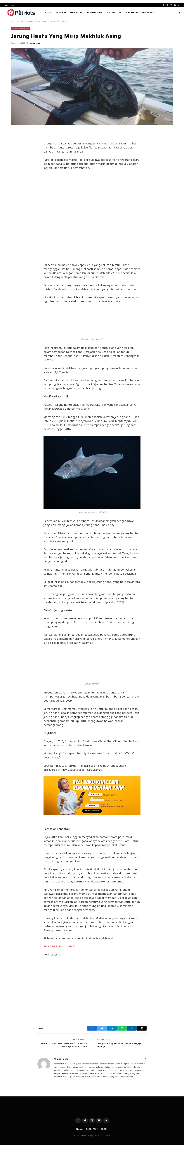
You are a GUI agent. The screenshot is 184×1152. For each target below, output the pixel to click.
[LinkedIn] (16, 150)
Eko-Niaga (61, 12)
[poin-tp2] (92, 813)
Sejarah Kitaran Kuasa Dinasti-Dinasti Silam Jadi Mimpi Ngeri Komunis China (64, 1045)
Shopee (104, 1129)
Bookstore (92, 1129)
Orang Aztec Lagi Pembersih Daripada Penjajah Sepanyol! (119, 1045)
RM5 (54, 946)
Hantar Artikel (9, 5)
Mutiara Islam (114, 12)
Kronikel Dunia (95, 12)
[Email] (16, 162)
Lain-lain (147, 12)
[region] (117, 216)
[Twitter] (16, 144)
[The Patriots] (21, 12)
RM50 (71, 946)
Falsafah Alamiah (20, 28)
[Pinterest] (16, 156)
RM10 (62, 946)
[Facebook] (16, 138)
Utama (48, 12)
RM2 (46, 946)
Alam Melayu (76, 12)
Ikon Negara (132, 12)
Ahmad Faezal (35, 43)
